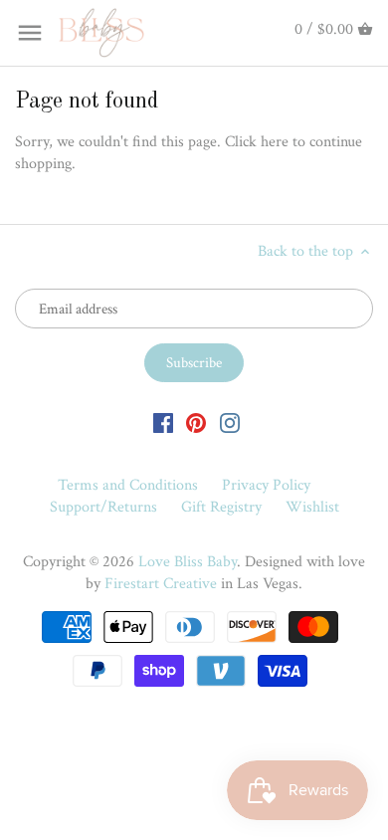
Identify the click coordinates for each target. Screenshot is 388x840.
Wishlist (312, 507)
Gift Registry (221, 507)
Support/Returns (103, 507)
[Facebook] (163, 423)
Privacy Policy (266, 485)
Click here (257, 141)
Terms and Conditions (128, 485)
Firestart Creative (160, 583)
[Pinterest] (196, 423)
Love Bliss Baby (187, 561)
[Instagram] (230, 423)
